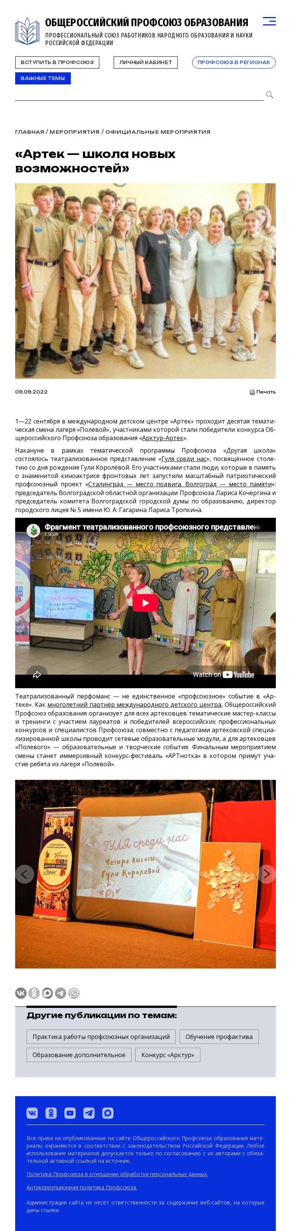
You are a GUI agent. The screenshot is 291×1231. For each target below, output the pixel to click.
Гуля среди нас (184, 459)
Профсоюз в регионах (234, 62)
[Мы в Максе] (108, 1113)
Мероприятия (75, 132)
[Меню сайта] (269, 21)
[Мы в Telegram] (89, 1113)
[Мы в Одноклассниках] (51, 1113)
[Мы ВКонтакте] (32, 1113)
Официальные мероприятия (158, 132)
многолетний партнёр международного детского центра (134, 704)
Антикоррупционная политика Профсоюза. (82, 1187)
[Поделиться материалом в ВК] (21, 993)
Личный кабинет (145, 62)
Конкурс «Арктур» (167, 1055)
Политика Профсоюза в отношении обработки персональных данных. (117, 1174)
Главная (29, 132)
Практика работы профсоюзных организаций (101, 1037)
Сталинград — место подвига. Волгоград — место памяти (180, 484)
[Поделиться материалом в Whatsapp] (74, 993)
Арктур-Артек (162, 438)
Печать (266, 392)
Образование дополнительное (79, 1055)
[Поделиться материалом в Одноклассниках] (34, 993)
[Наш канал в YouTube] (70, 1113)
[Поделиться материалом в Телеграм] (60, 993)
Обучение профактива (219, 1037)
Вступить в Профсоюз (57, 62)
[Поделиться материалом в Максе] (47, 993)
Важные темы (43, 78)
